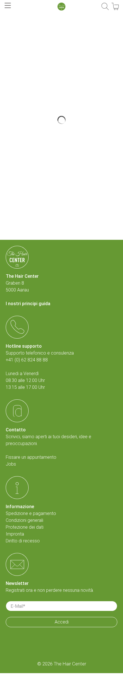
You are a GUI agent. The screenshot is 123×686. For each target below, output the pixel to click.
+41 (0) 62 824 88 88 (27, 360)
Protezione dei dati (24, 527)
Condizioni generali (24, 520)
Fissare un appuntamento (31, 457)
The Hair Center (70, 664)
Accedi (62, 622)
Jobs (11, 464)
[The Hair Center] (61, 6)
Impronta (15, 534)
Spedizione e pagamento (31, 513)
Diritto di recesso (23, 541)
